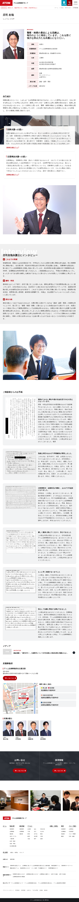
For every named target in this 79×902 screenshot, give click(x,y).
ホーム (56, 7)
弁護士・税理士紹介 (65, 7)
